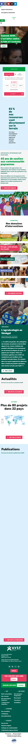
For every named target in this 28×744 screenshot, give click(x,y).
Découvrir (4, 240)
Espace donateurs (7, 9)
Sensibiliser (17, 702)
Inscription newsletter (8, 12)
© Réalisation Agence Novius (9, 730)
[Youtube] (8, 4)
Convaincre (17, 700)
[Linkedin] (15, 4)
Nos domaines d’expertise (18, 694)
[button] (1, 23)
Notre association (6, 694)
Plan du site (4, 723)
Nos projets (17, 698)
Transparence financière (5, 703)
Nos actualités (5, 711)
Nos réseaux (5, 696)
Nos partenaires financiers (6, 699)
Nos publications (6, 716)
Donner (4, 46)
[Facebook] (1, 4)
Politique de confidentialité (9, 728)
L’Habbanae (4, 713)
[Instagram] (12, 4)
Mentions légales (6, 725)
